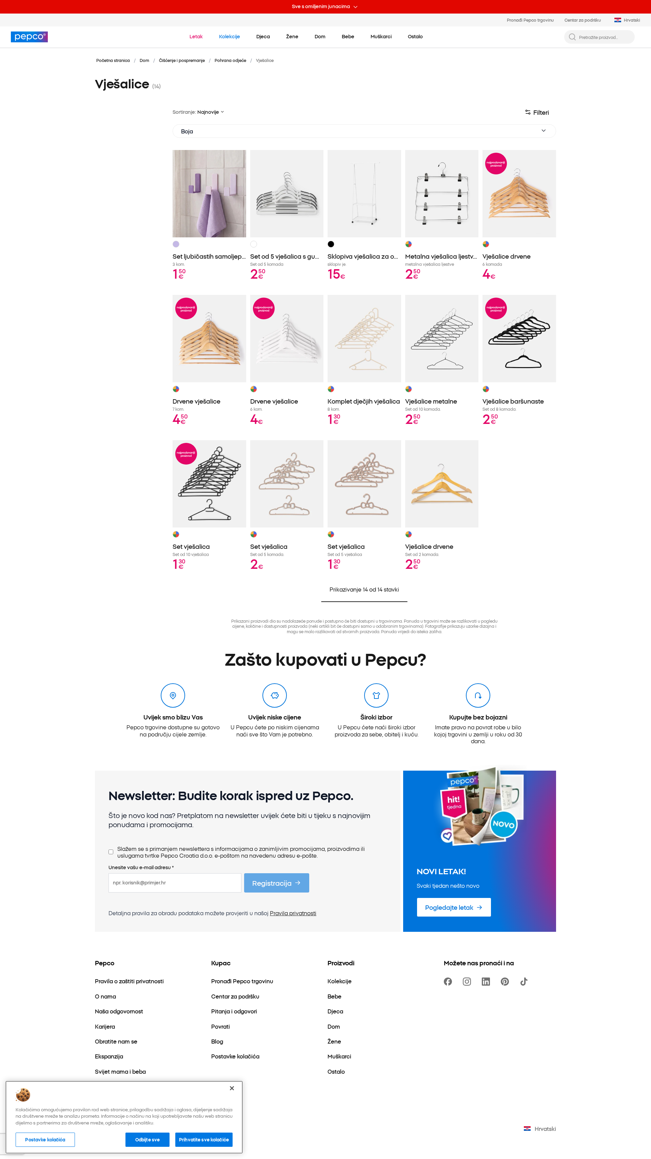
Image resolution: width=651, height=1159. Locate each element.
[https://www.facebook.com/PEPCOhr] (449, 982)
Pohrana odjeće (230, 60)
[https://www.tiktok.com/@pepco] (525, 982)
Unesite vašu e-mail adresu (141, 867)
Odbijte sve (147, 1139)
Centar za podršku (583, 20)
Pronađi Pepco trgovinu (530, 20)
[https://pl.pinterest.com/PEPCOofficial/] (506, 982)
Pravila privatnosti (293, 913)
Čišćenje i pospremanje (182, 60)
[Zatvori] (231, 1088)
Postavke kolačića (45, 1139)
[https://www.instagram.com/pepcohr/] (468, 982)
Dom (144, 60)
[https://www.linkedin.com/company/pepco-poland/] (487, 982)
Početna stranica (113, 60)
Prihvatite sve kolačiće (204, 1139)
